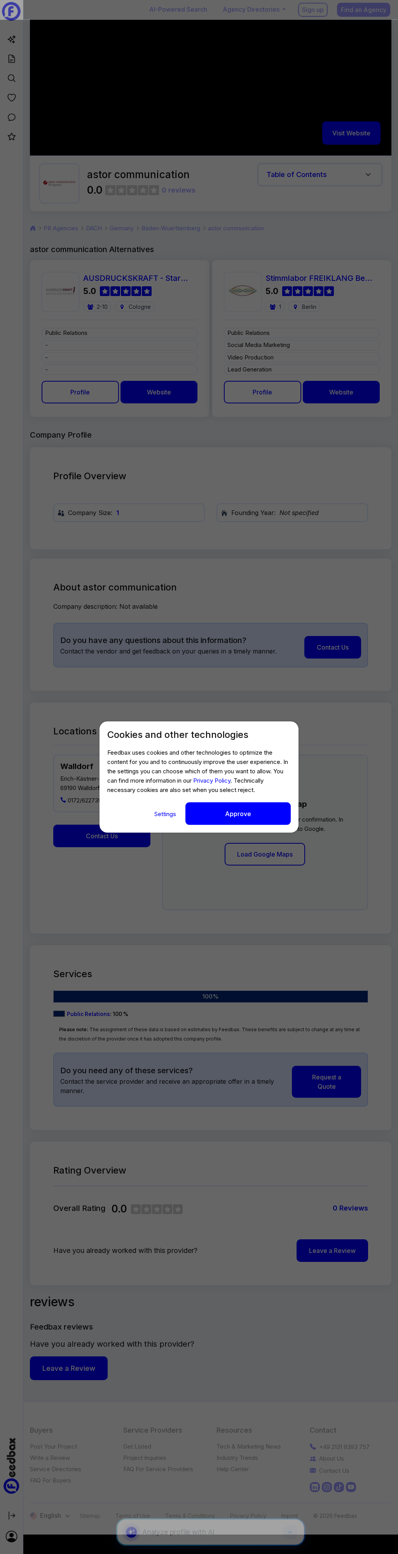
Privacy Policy (211, 780)
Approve (238, 814)
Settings (166, 814)
